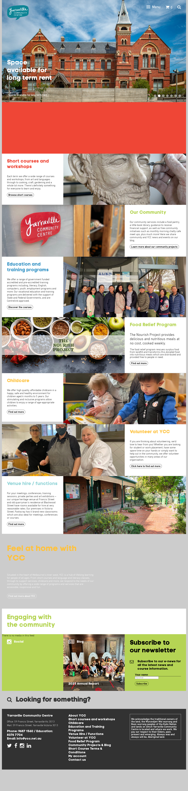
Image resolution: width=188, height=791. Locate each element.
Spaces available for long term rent (27, 95)
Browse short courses (20, 195)
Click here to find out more (145, 466)
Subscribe (141, 684)
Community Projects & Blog (89, 745)
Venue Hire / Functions (85, 734)
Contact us (77, 760)
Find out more (139, 363)
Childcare (76, 723)
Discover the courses (20, 307)
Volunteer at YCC (82, 737)
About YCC (77, 715)
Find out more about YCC (21, 596)
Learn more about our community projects (154, 247)
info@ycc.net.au (29, 738)
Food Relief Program (84, 741)
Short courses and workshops (91, 719)
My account (77, 756)
